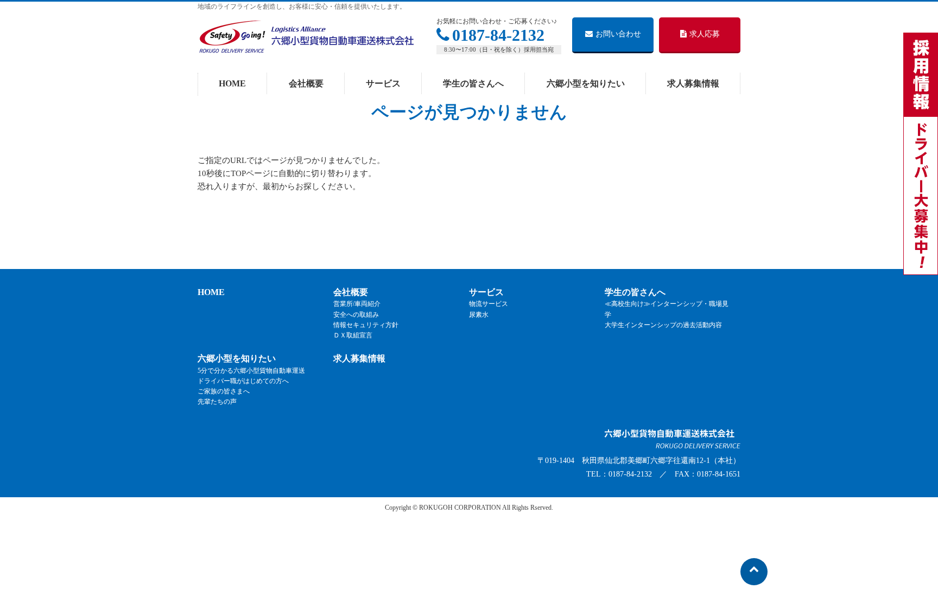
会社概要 (350, 292)
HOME (211, 292)
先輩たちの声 (217, 401)
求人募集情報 (359, 358)
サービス (486, 292)
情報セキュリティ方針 (365, 325)
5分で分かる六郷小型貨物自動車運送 (251, 370)
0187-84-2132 (498, 35)
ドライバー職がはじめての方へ (243, 381)
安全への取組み (356, 314)
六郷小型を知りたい (237, 358)
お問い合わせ (618, 34)
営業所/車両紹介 (357, 304)
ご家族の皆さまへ (224, 391)
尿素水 (479, 314)
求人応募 (704, 34)
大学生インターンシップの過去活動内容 (663, 325)
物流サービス (488, 304)
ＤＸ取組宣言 (352, 335)
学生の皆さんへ (635, 292)
